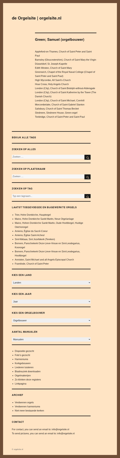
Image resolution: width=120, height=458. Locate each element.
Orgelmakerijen (23, 375)
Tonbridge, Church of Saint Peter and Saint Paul (60, 117)
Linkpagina (20, 383)
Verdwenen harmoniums (27, 406)
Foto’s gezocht (22, 355)
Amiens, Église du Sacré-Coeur (31, 231)
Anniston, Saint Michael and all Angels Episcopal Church (44, 259)
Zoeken (87, 196)
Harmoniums (21, 359)
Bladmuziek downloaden (28, 371)
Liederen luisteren (24, 367)
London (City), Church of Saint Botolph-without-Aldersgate (65, 88)
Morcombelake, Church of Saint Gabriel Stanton (59, 104)
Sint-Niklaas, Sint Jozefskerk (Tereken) (35, 239)
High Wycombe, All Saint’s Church (53, 80)
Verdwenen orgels (24, 402)
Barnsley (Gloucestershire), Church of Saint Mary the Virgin (65, 60)
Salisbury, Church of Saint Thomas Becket (57, 108)
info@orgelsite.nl (60, 429)
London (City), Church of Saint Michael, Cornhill (59, 100)
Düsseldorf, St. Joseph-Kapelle (51, 64)
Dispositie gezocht (24, 351)
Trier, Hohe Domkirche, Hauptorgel (33, 215)
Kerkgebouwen (23, 363)
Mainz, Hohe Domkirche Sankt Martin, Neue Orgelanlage (44, 219)
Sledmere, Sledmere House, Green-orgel (56, 113)
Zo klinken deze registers (28, 379)
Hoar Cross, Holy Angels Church (52, 84)
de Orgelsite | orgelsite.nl (36, 18)
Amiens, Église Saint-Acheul (29, 235)
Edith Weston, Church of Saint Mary (53, 68)
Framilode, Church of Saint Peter (32, 263)
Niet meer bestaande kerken (29, 410)
